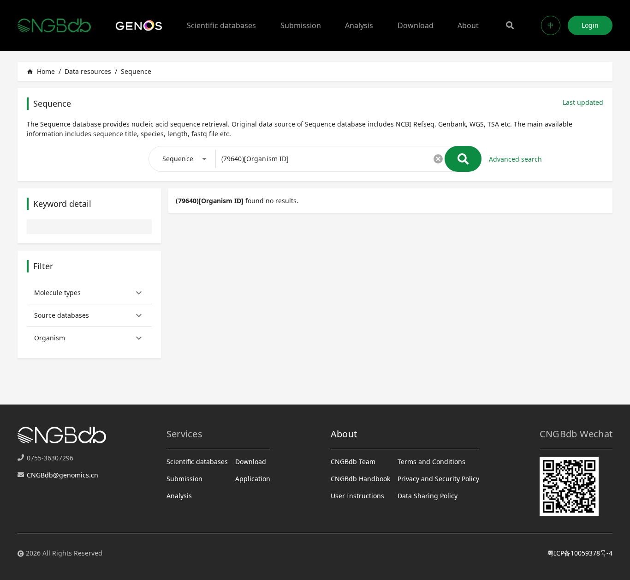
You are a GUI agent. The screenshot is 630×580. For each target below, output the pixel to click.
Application (252, 478)
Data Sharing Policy (428, 495)
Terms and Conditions (431, 461)
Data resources (88, 71)
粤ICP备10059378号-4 (579, 553)
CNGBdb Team (353, 461)
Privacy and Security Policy (438, 478)
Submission (300, 25)
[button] (89, 293)
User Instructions (357, 495)
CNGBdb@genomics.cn (62, 475)
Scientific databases (221, 25)
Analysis (359, 25)
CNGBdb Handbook (360, 478)
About (468, 25)
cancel (438, 158)
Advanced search (515, 159)
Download (416, 25)
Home (41, 71)
